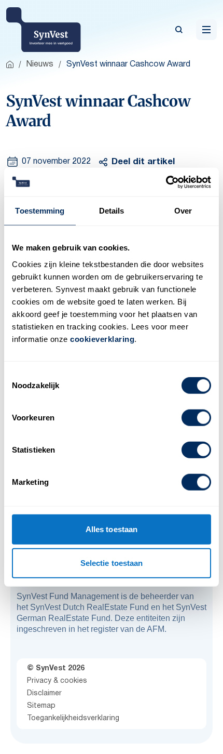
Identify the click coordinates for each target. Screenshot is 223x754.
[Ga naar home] (9, 64)
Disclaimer (44, 693)
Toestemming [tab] (39, 210)
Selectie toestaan (111, 563)
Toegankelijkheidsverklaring (73, 718)
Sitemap (41, 706)
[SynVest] (43, 29)
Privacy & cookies (57, 681)
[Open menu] (206, 29)
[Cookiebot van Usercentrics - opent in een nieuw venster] (165, 182)
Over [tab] (183, 210)
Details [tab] (111, 210)
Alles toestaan (111, 528)
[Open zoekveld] (179, 30)
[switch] (196, 417)
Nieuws (39, 64)
